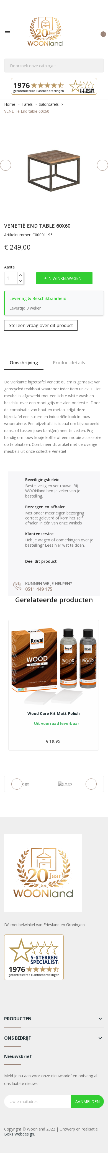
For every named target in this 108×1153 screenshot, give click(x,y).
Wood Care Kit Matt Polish (53, 713)
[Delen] (27, 569)
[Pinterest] (51, 569)
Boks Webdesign (19, 1134)
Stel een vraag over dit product (41, 325)
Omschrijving (24, 363)
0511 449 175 (38, 589)
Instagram (23, 999)
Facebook (9, 999)
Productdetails (69, 363)
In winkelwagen (64, 278)
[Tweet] (39, 569)
